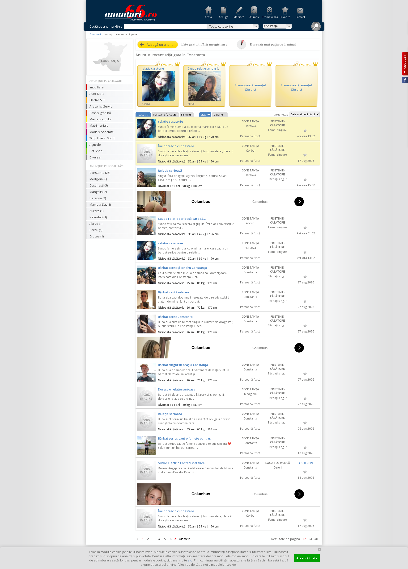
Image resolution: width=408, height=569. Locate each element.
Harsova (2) (97, 198)
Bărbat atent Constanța (175, 317)
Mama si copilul (100, 119)
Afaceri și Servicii (101, 106)
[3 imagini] (204, 86)
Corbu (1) (95, 230)
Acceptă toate (306, 558)
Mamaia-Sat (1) (100, 204)
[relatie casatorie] (146, 128)
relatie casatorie (153, 68)
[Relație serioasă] (146, 177)
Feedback (405, 63)
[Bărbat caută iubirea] (146, 299)
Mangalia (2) (98, 192)
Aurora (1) (96, 211)
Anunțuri (95, 34)
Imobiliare (96, 87)
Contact (300, 17)
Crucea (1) (96, 236)
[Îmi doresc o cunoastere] (146, 153)
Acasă (208, 17)
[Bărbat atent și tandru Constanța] (146, 275)
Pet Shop (95, 151)
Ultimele (254, 17)
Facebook (405, 80)
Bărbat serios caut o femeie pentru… (185, 438)
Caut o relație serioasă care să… (182, 218)
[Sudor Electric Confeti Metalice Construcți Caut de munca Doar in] (146, 470)
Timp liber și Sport (102, 138)
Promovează (269, 17)
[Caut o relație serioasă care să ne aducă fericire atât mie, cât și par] (146, 225)
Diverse (95, 157)
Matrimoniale (98, 125)
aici (190, 560)
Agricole (95, 144)
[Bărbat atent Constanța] (146, 324)
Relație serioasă (170, 170)
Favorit (305, 130)
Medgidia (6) (98, 179)
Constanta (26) (99, 172)
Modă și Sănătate (101, 132)
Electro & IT (97, 100)
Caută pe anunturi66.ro (105, 26)
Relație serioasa (170, 414)
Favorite (285, 17)
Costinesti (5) (98, 185)
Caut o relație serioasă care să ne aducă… (215, 68)
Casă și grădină (100, 113)
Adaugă (223, 17)
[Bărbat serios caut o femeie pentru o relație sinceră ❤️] (146, 445)
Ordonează (281, 114)
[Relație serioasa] (146, 421)
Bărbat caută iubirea (173, 292)
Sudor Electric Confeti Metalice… (182, 463)
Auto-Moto (96, 93)
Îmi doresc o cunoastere (176, 146)
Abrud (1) (95, 223)
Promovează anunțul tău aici (250, 87)
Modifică (239, 17)
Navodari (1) (98, 217)
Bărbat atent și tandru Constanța (182, 268)
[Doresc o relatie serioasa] (146, 396)
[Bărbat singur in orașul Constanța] (146, 372)
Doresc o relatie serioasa (176, 389)
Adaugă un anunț (160, 44)
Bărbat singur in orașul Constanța (183, 365)
